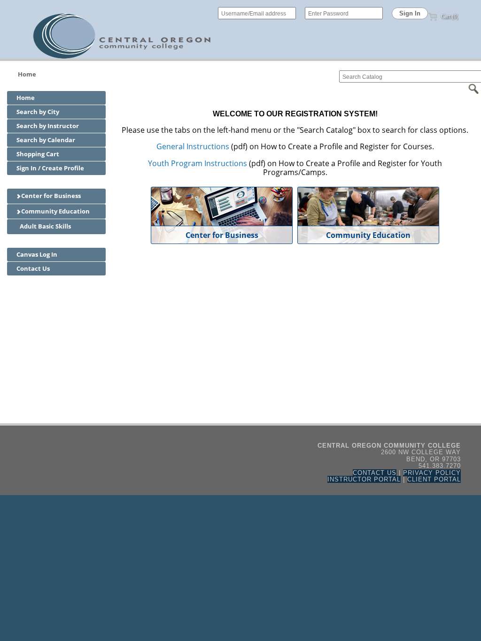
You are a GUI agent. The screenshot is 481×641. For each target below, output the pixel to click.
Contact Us (33, 268)
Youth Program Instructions (197, 163)
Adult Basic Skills (44, 226)
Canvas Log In (36, 254)
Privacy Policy (432, 472)
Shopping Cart (37, 154)
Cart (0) (449, 16)
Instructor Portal (364, 479)
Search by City (37, 111)
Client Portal (434, 479)
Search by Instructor (47, 126)
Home (27, 74)
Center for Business (50, 195)
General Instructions (192, 146)
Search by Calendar (45, 140)
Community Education (55, 211)
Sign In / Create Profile (50, 168)
